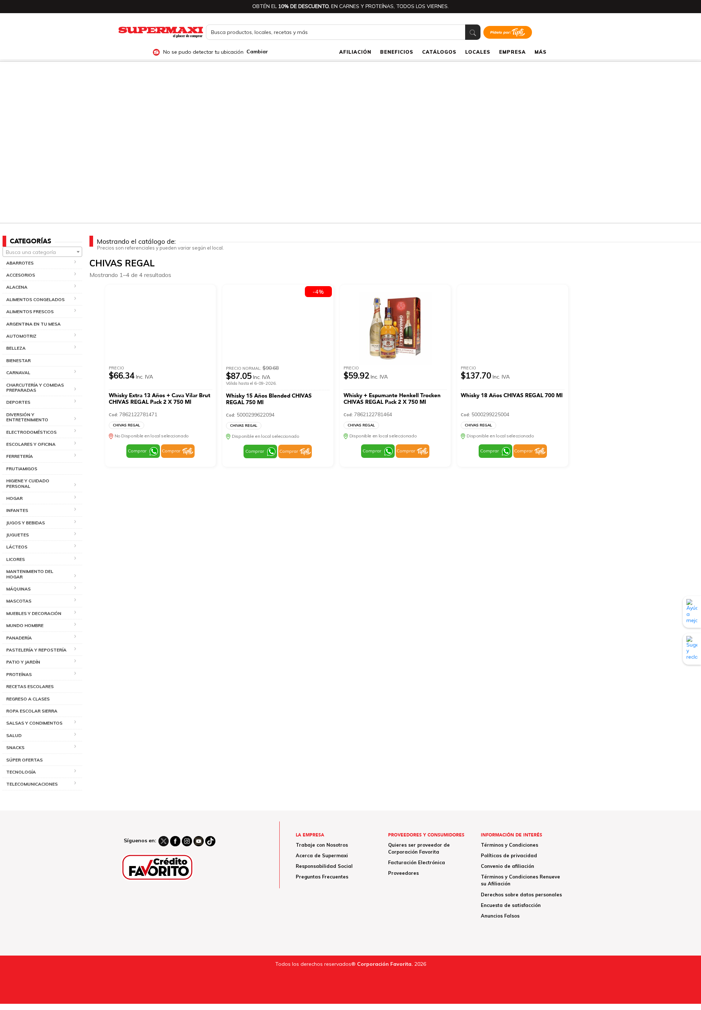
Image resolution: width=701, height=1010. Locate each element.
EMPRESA (512, 52)
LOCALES (477, 52)
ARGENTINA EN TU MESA (33, 324)
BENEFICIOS (396, 52)
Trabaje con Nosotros (322, 845)
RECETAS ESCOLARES (30, 686)
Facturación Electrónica (416, 862)
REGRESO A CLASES (28, 699)
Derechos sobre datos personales (521, 894)
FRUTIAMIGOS (21, 468)
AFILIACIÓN (355, 52)
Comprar (137, 450)
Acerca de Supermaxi (322, 855)
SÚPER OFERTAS (24, 760)
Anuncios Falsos (500, 916)
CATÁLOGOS (439, 52)
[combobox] (42, 252)
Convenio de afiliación (507, 866)
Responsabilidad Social (324, 866)
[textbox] (42, 252)
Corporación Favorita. (385, 964)
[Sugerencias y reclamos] (692, 648)
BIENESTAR (18, 360)
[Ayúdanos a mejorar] (692, 611)
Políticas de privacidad (509, 855)
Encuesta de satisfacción (511, 905)
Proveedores (403, 873)
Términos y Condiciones (509, 845)
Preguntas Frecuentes (322, 877)
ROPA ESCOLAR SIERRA (31, 711)
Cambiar (257, 52)
